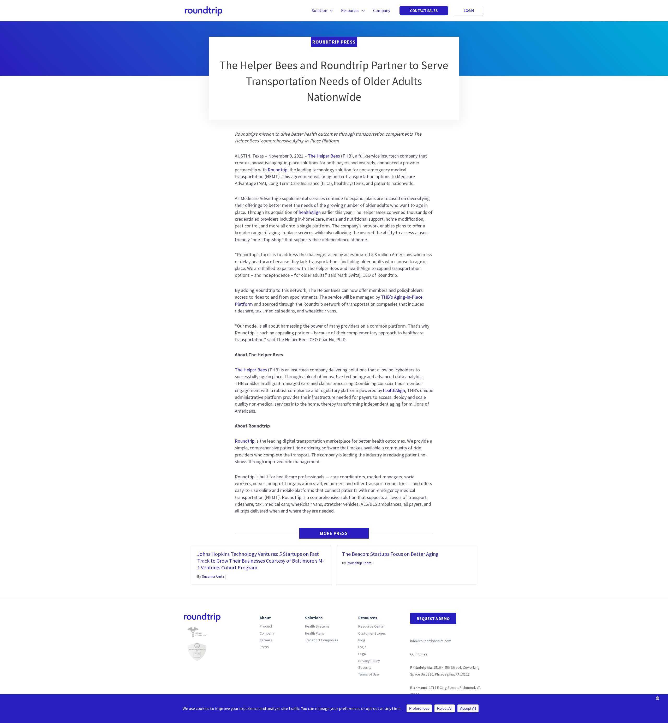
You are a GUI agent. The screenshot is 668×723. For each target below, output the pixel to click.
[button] (330, 10)
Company (267, 633)
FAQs (362, 646)
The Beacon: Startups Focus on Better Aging (390, 554)
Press (264, 646)
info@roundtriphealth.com (430, 640)
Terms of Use (368, 674)
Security (364, 667)
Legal (362, 654)
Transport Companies (321, 640)
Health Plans (314, 633)
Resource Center (371, 626)
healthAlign (310, 212)
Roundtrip (277, 170)
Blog (361, 640)
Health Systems (317, 626)
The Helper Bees (324, 156)
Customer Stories (372, 633)
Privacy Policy (369, 660)
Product (266, 626)
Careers (266, 640)
